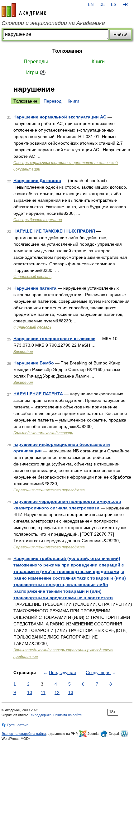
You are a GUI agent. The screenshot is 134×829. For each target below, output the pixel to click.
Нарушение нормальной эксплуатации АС (59, 116)
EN (90, 4)
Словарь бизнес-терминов (37, 220)
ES (114, 4)
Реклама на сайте (67, 715)
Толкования (67, 51)
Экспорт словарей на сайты (24, 733)
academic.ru (24, 10)
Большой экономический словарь (43, 433)
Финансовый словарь (32, 277)
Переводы (36, 61)
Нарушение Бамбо (33, 362)
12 (57, 692)
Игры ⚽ (36, 72)
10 (29, 692)
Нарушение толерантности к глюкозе (54, 338)
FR (125, 4)
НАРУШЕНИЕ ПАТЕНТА (38, 393)
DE (102, 4)
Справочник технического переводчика (49, 490)
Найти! (120, 34)
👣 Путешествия (15, 725)
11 (43, 692)
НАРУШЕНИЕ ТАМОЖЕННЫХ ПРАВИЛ (54, 231)
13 (70, 692)
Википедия (23, 351)
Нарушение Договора (37, 180)
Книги (98, 61)
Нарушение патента (34, 288)
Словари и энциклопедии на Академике (53, 23)
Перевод (52, 101)
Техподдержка (40, 715)
